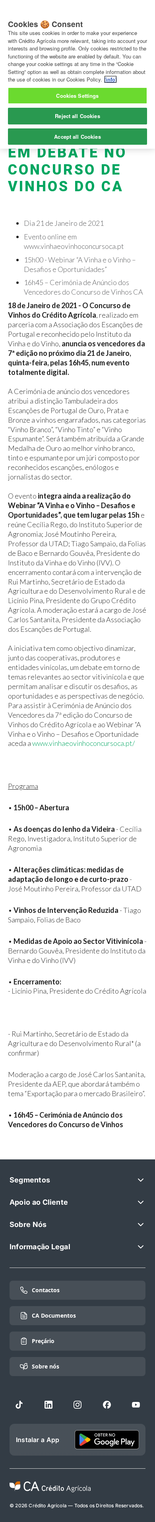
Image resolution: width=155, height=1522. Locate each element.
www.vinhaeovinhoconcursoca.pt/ (83, 743)
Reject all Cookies (77, 116)
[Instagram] (77, 1404)
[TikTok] (19, 1404)
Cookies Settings (77, 95)
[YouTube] (135, 1404)
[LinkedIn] (48, 1404)
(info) (110, 79)
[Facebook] (106, 1404)
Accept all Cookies (77, 136)
